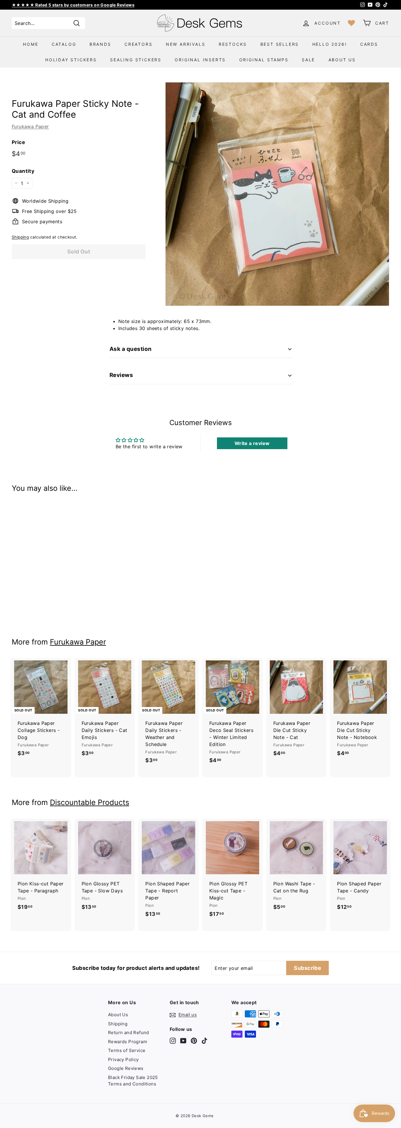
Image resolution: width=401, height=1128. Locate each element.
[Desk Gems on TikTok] (204, 1040)
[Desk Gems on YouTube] (183, 1040)
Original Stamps (264, 59)
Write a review (252, 443)
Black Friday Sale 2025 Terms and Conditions (133, 1081)
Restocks (233, 44)
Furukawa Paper (30, 126)
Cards (369, 44)
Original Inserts (200, 59)
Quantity (23, 171)
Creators (138, 44)
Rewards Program (127, 1041)
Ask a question (130, 349)
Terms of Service (126, 1050)
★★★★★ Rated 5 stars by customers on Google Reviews (73, 4)
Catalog (64, 44)
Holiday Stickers (71, 59)
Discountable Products (89, 802)
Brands (100, 44)
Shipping (20, 236)
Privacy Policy (123, 1059)
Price (18, 142)
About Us (342, 59)
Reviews (121, 375)
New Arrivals (185, 44)
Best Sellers (279, 44)
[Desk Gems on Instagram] (173, 1040)
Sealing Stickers (135, 59)
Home (30, 44)
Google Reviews (126, 1068)
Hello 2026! (329, 44)
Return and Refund (128, 1032)
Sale (308, 59)
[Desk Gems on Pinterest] (194, 1040)
